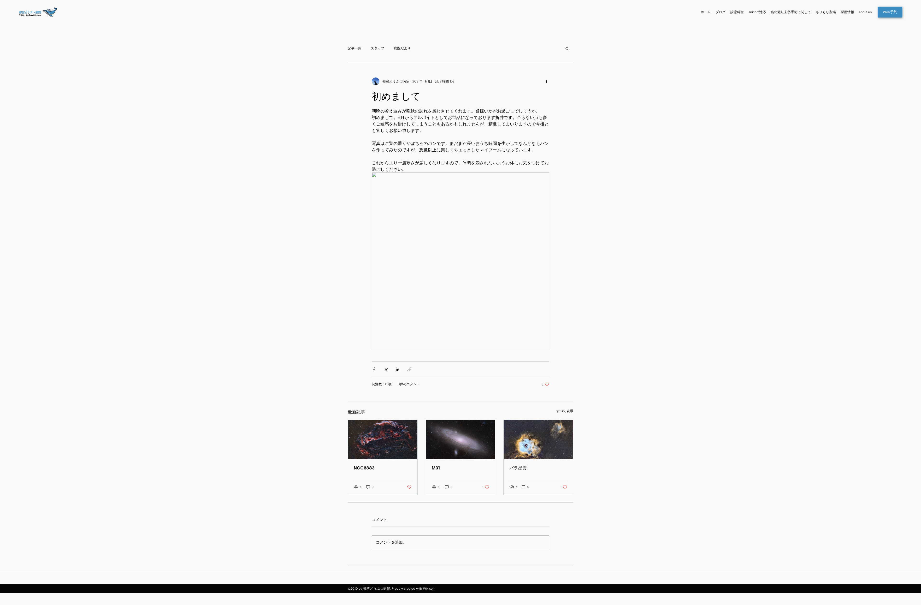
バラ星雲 (518, 468)
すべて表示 (564, 411)
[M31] (460, 439)
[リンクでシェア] (409, 369)
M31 (436, 468)
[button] (567, 48)
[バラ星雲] (538, 439)
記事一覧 (354, 48)
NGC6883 (364, 468)
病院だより (402, 48)
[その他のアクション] (546, 81)
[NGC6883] (382, 439)
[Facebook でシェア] (374, 369)
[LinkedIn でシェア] (397, 369)
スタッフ (377, 48)
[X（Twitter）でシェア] (386, 369)
